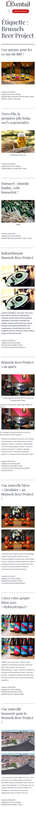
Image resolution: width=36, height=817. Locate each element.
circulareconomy (7, 347)
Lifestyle (18, 94)
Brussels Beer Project (26, 97)
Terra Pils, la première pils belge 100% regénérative (16, 118)
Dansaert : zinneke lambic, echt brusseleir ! (15, 187)
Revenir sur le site (20, 11)
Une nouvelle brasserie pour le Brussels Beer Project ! (17, 715)
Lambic (9, 99)
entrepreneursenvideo (22, 468)
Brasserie (15, 97)
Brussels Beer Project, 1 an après (17, 364)
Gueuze (4, 99)
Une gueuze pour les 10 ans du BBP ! (16, 51)
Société (17, 343)
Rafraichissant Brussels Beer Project (17, 255)
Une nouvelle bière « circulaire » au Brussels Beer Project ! (17, 492)
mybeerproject (19, 694)
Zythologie (17, 99)
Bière (9, 97)
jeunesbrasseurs (19, 347)
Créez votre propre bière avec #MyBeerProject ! (15, 602)
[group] (9, 11)
